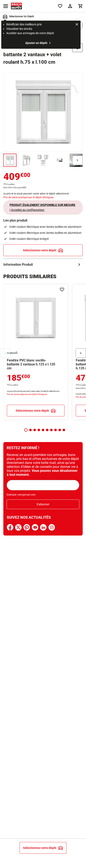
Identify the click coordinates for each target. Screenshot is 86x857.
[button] (26, 430)
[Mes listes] (60, 6)
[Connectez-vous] (70, 6)
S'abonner (43, 504)
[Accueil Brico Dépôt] (16, 6)
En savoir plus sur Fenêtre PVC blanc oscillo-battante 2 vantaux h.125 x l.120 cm (36, 352)
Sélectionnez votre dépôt (39, 250)
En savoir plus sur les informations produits (43, 264)
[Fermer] (77, 25)
